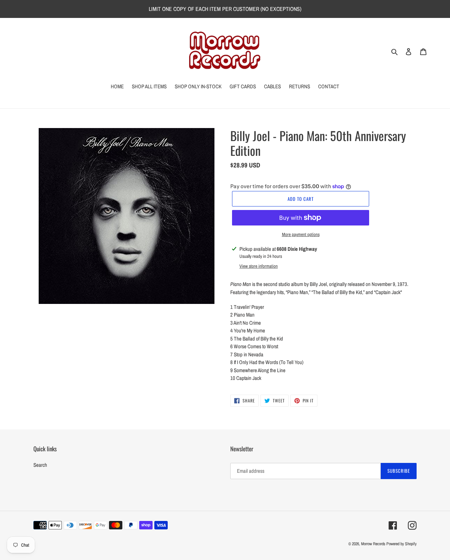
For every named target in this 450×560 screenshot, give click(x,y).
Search (40, 465)
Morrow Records (373, 544)
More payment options (301, 234)
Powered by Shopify (401, 544)
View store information (258, 266)
